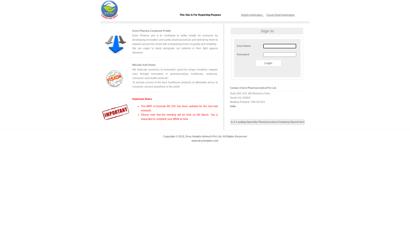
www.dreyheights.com (205, 140)
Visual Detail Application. (280, 15)
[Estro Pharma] (114, 19)
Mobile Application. (252, 15)
